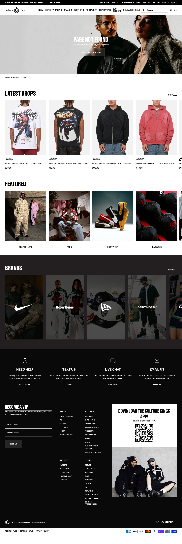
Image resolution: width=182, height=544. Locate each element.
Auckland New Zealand (91, 447)
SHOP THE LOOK (107, 2)
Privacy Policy (65, 476)
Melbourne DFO (92, 427)
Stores (89, 411)
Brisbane (89, 416)
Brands (68, 10)
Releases (128, 10)
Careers (63, 465)
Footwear (91, 10)
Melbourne (90, 423)
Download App (66, 434)
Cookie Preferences (91, 503)
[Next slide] (177, 127)
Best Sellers (117, 9)
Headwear (105, 10)
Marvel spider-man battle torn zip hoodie (111, 164)
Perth (87, 438)
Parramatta (90, 434)
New (40, 10)
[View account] (170, 10)
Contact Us (90, 468)
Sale (137, 10)
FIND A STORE (149, 2)
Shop (62, 411)
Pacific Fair (90, 431)
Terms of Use (65, 472)
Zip (86, 487)
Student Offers (92, 498)
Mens (48, 10)
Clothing (79, 10)
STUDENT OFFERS (125, 2)
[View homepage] (15, 10)
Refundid (89, 491)
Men (61, 420)
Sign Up (13, 444)
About (63, 460)
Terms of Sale (91, 494)
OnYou (88, 483)
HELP (138, 2)
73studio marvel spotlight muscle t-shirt (68, 164)
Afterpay (89, 480)
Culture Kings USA (93, 452)
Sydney (88, 442)
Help (88, 460)
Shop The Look (66, 416)
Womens (57, 10)
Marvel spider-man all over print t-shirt (23, 164)
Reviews (63, 480)
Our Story (64, 468)
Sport (62, 431)
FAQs (87, 476)
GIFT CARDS (163, 2)
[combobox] (154, 10)
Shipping (89, 472)
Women (62, 423)
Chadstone (90, 420)
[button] (175, 10)
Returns (89, 465)
